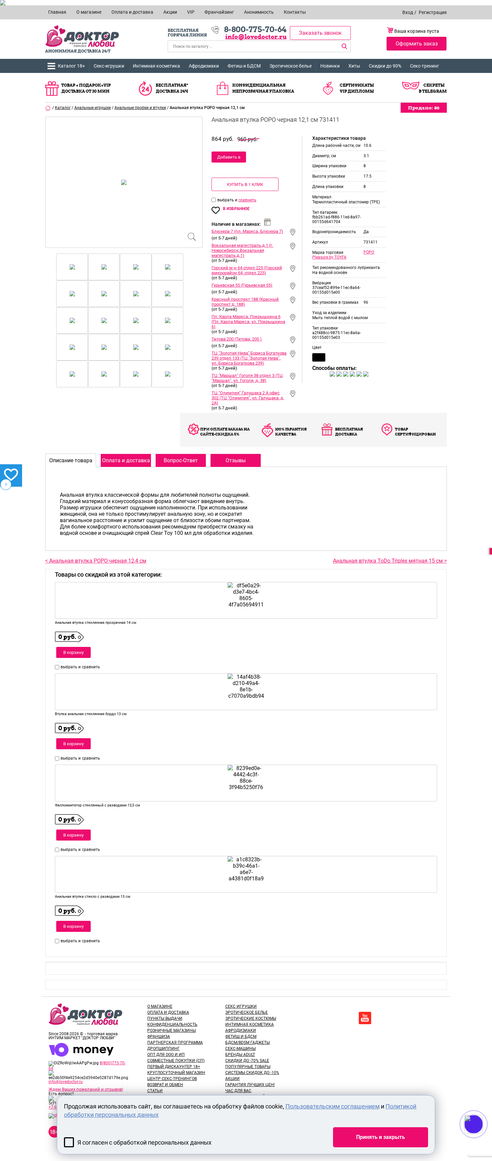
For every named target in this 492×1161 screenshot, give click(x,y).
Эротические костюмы (250, 1018)
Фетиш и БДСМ (244, 66)
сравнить (247, 200)
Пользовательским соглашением (332, 1106)
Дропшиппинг (163, 1048)
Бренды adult (240, 1054)
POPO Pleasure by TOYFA (343, 255)
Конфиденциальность (172, 1024)
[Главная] (48, 107)
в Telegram (433, 91)
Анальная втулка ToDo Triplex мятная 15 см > (390, 561)
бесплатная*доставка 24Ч (172, 88)
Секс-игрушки (109, 66)
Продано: (423, 107)
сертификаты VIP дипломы (357, 88)
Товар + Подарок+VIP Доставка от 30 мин (86, 88)
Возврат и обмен (165, 1084)
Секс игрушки (241, 1006)
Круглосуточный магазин (176, 1072)
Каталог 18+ (71, 66)
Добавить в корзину (228, 159)
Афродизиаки (204, 66)
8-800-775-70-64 (255, 29)
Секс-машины (240, 1048)
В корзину (73, 652)
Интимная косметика (156, 66)
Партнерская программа (175, 1042)
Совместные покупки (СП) (175, 1060)
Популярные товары (247, 1066)
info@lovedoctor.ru (255, 36)
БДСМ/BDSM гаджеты (247, 1042)
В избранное (236, 208)
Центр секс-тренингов (172, 1078)
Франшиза (158, 1036)
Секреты (433, 85)
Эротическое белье (290, 66)
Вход (407, 12)
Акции (232, 1078)
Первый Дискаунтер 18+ (173, 1066)
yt (365, 1018)
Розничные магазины (171, 1030)
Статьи (155, 1090)
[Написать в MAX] (483, 1137)
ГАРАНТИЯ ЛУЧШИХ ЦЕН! (250, 1084)
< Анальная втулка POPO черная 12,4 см (95, 561)
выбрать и (227, 200)
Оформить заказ (417, 43)
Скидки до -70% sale (247, 1060)
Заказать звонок (320, 33)
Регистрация (433, 12)
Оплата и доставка (168, 1012)
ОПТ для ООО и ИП (166, 1054)
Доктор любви (82, 36)
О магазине (159, 1006)
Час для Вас (238, 1090)
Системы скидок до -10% (252, 1072)
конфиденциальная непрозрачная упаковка (263, 88)
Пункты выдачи (164, 1018)
